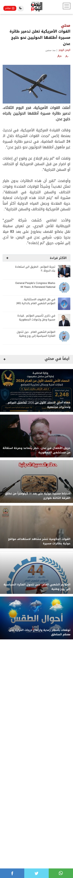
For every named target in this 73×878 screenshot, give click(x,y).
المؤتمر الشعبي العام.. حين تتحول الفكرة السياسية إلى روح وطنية (36, 334)
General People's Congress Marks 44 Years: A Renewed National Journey (35, 287)
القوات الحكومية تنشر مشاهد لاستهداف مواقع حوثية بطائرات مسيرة (39, 541)
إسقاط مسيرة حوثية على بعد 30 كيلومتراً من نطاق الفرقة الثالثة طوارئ (37, 495)
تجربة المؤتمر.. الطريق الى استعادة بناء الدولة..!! (35, 269)
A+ (59, 56)
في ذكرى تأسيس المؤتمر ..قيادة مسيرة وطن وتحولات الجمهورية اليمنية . (36, 319)
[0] (12, 873)
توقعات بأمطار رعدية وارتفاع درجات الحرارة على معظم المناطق (39, 632)
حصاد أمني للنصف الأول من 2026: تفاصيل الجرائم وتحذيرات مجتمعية (39, 404)
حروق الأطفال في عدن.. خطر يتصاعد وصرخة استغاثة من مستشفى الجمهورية (36, 450)
